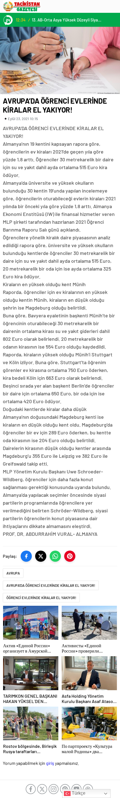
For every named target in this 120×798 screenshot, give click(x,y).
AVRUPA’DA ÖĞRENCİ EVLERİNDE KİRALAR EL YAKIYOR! (50, 585)
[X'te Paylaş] (40, 556)
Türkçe (78, 793)
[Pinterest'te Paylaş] (69, 556)
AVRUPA (13, 573)
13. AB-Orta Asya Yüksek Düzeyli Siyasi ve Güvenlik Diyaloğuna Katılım (67, 19)
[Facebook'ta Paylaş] (26, 556)
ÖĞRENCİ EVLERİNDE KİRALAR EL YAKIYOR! (41, 597)
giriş (50, 763)
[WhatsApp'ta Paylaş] (55, 556)
